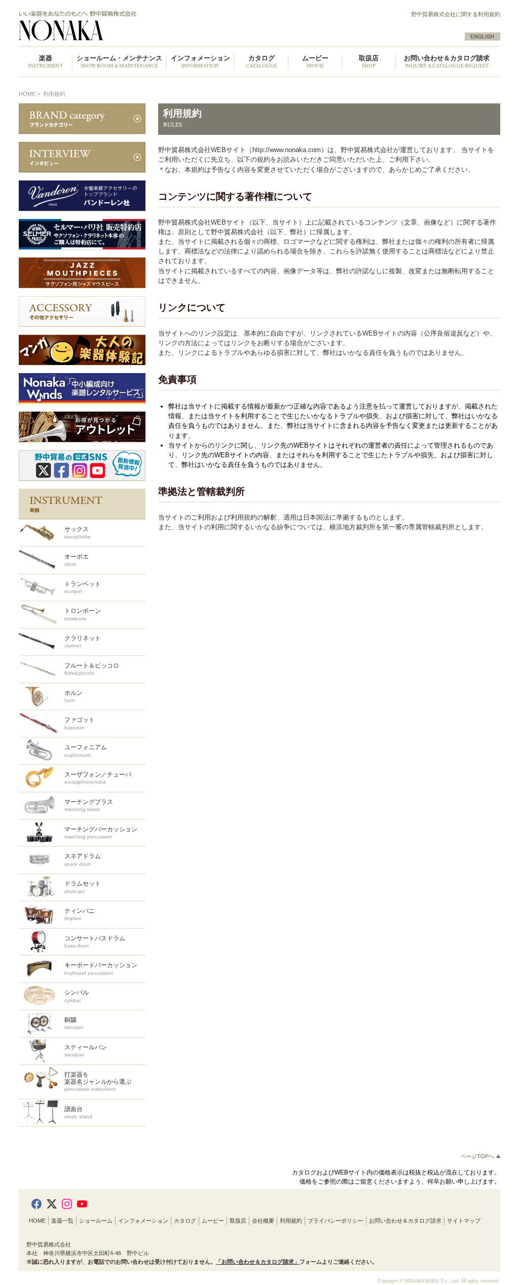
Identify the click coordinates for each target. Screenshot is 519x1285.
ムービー (213, 1221)
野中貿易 (134, 26)
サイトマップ (463, 1221)
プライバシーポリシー (335, 1221)
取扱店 (238, 1221)
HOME (27, 94)
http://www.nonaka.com (286, 150)
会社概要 (263, 1221)
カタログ (185, 1221)
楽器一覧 (62, 1221)
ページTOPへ (478, 1156)
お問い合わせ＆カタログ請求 (447, 62)
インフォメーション (143, 1221)
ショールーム (96, 1221)
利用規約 (291, 1221)
